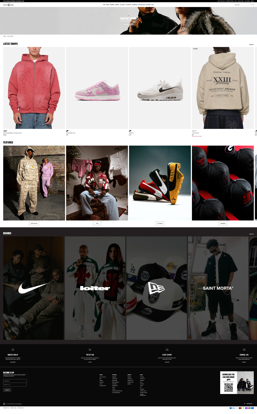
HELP (235, 1)
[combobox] (241, 5)
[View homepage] (8, 4)
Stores (114, 374)
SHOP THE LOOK (221, 1)
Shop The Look (103, 377)
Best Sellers (141, 4)
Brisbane (114, 377)
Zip (140, 387)
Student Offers (143, 392)
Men (100, 378)
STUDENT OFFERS (230, 1)
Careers (129, 377)
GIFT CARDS (247, 1)
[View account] (251, 5)
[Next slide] (253, 85)
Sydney (113, 389)
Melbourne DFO (115, 382)
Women (101, 380)
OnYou (141, 385)
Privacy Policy (130, 382)
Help (141, 374)
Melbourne (114, 380)
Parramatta (115, 385)
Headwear (134, 4)
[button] (253, 5)
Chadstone (114, 378)
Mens (107, 4)
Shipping (142, 380)
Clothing (122, 4)
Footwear (128, 4)
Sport (101, 383)
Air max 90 (131, 133)
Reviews (129, 383)
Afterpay (142, 383)
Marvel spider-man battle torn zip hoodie (12, 133)
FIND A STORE (241, 1)
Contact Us (142, 378)
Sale (152, 4)
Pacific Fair (114, 383)
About (129, 374)
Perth (113, 387)
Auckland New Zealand (117, 390)
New (104, 4)
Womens (112, 4)
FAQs (141, 382)
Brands (117, 4)
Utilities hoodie (195, 133)
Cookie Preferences (143, 395)
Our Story (129, 378)
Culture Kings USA (116, 392)
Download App (103, 385)
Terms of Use (130, 380)
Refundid (142, 389)
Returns (142, 377)
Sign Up (7, 390)
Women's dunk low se (70, 133)
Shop (101, 374)
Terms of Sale (143, 390)
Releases (148, 4)
